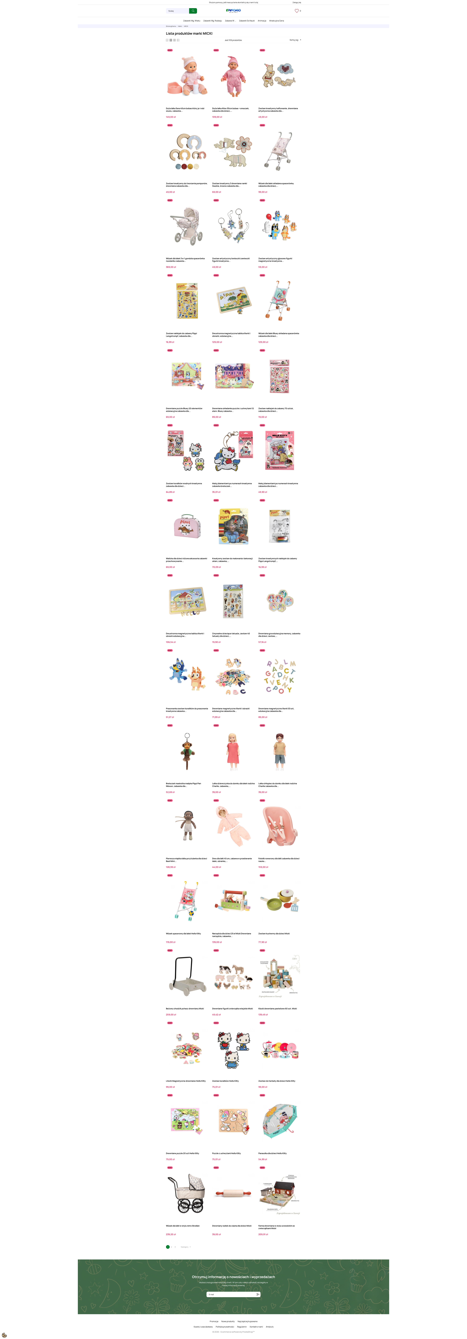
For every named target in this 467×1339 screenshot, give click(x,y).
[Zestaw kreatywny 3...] (251, 133)
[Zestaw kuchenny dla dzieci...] (297, 883)
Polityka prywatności (225, 1326)
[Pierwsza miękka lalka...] (204, 808)
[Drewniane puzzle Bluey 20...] (204, 358)
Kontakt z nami (256, 1326)
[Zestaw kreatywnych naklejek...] (297, 508)
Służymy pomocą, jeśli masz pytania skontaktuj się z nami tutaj (233, 2)
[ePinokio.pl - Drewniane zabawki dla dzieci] (233, 11)
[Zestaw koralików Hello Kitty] (251, 1030)
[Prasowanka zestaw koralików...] (204, 658)
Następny (186, 1247)
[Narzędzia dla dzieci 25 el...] (251, 883)
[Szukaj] (193, 11)
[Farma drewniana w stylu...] (297, 1175)
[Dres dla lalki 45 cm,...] (251, 808)
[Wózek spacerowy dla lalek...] (204, 883)
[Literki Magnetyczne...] (204, 1030)
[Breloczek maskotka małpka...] (204, 733)
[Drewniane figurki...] (251, 958)
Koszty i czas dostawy (203, 1326)
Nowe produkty (228, 1321)
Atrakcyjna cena (276, 20)
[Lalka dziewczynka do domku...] (251, 733)
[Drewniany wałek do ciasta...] (251, 1175)
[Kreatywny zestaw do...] (251, 508)
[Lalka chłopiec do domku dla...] (297, 733)
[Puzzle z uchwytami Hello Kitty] (251, 1103)
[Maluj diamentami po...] (251, 433)
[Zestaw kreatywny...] (297, 58)
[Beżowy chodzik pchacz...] (204, 958)
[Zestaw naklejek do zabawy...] (204, 283)
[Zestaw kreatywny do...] (204, 133)
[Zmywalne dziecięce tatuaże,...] (251, 583)
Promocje (214, 1321)
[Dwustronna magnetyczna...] (251, 283)
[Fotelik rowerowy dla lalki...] (297, 808)
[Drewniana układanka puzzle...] (251, 358)
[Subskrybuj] (258, 1294)
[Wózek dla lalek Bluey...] (297, 283)
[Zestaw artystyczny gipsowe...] (297, 208)
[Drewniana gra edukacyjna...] (297, 583)
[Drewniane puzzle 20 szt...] (204, 1103)
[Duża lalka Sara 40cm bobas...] (204, 58)
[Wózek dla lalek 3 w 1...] (204, 208)
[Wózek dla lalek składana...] (297, 133)
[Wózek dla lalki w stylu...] (204, 1175)
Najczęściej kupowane (247, 1321)
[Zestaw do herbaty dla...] (297, 1030)
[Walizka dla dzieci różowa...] (204, 508)
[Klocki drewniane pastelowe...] (297, 958)
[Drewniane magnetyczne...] (251, 658)
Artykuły (270, 1326)
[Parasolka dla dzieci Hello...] (297, 1103)
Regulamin (242, 1326)
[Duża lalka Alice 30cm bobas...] (251, 58)
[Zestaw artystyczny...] (251, 208)
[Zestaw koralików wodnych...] (204, 433)
